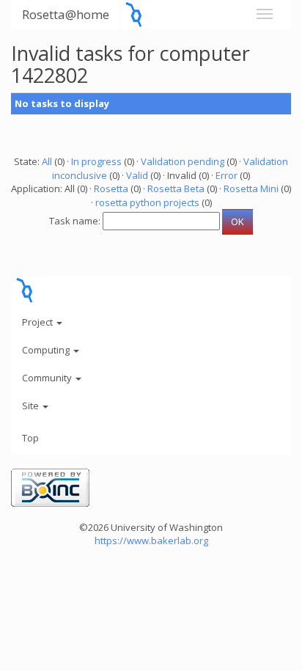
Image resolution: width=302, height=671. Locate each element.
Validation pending (182, 161)
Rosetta (111, 188)
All (47, 161)
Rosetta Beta (176, 188)
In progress (96, 161)
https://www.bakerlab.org (151, 540)
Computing (47, 349)
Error (226, 175)
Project (38, 322)
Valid (137, 175)
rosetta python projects (147, 202)
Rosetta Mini (251, 188)
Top (30, 437)
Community (48, 377)
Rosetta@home (65, 14)
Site (31, 405)
